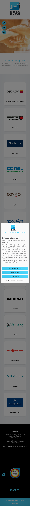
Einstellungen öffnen (15, 268)
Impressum (20, 281)
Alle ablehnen (15, 272)
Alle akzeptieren (15, 276)
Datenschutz (10, 281)
